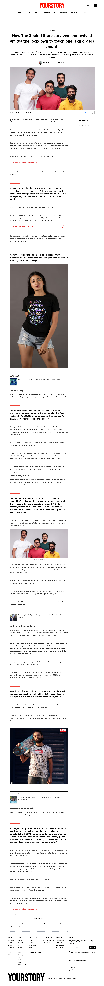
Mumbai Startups (55, 923)
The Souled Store (16, 923)
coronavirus (14, 926)
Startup (51, 30)
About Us (49, 978)
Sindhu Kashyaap (49, 63)
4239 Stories (61, 63)
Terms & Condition (71, 978)
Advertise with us (38, 918)
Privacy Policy (61, 978)
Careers (55, 978)
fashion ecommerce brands (36, 923)
